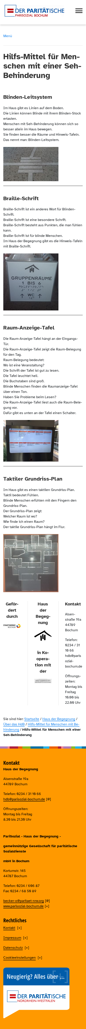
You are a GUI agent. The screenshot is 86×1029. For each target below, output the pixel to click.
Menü (7, 36)
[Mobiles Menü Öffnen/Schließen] (78, 10)
